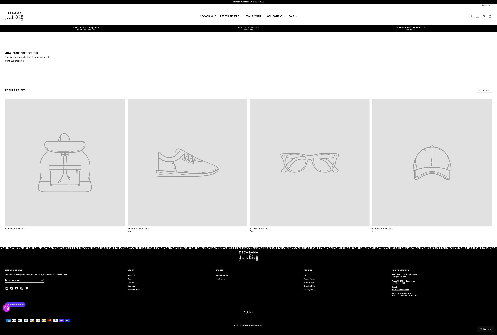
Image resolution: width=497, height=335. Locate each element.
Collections (275, 16)
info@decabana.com (400, 289)
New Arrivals (208, 16)
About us (131, 275)
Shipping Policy (310, 286)
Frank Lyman (254, 16)
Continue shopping (14, 61)
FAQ (305, 275)
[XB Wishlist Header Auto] (484, 16)
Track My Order (134, 290)
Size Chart (132, 286)
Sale (292, 16)
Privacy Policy (310, 290)
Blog (129, 279)
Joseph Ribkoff (230, 16)
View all (484, 90)
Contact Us (132, 282)
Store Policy (309, 282)
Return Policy (309, 279)
